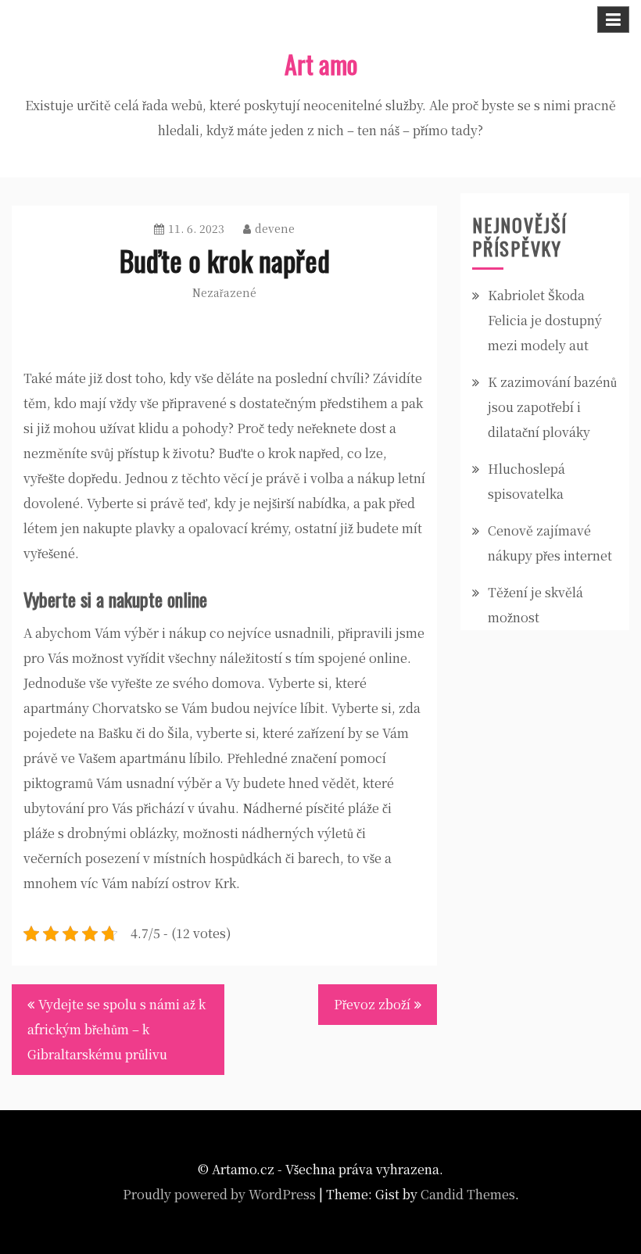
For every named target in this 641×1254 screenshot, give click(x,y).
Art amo (321, 63)
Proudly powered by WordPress (219, 1194)
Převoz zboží (372, 1004)
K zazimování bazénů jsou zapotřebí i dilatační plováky (552, 407)
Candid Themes (468, 1194)
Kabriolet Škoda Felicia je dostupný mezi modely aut (545, 320)
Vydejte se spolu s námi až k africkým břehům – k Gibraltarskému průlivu (116, 1029)
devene (275, 228)
